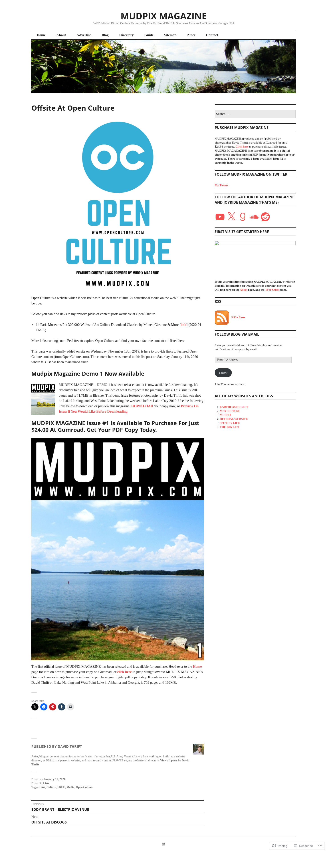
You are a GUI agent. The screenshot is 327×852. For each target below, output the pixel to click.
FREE (61, 787)
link (183, 325)
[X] (231, 216)
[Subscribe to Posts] (222, 317)
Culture (51, 787)
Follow (223, 372)
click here (124, 672)
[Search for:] (255, 114)
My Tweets (221, 185)
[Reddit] (265, 216)
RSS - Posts (238, 317)
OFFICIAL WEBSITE (234, 419)
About (61, 35)
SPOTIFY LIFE (230, 423)
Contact (212, 35)
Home (41, 35)
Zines (191, 35)
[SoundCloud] (254, 216)
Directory (126, 35)
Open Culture (84, 787)
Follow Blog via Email (237, 334)
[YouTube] (220, 216)
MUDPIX (225, 415)
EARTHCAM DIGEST (234, 407)
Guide (148, 35)
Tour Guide (272, 289)
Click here (242, 146)
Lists (46, 783)
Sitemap (170, 35)
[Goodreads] (242, 216)
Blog (105, 35)
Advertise (84, 35)
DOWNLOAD (142, 406)
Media (71, 787)
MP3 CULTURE (230, 411)
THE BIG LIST (229, 427)
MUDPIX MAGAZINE (164, 16)
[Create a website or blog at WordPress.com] (163, 844)
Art (43, 787)
